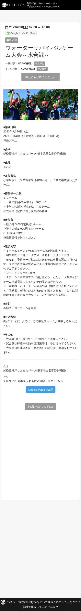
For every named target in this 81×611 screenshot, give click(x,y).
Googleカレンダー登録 (22, 33)
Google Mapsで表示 (40, 389)
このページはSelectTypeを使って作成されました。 (43, 604)
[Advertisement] (40, 453)
